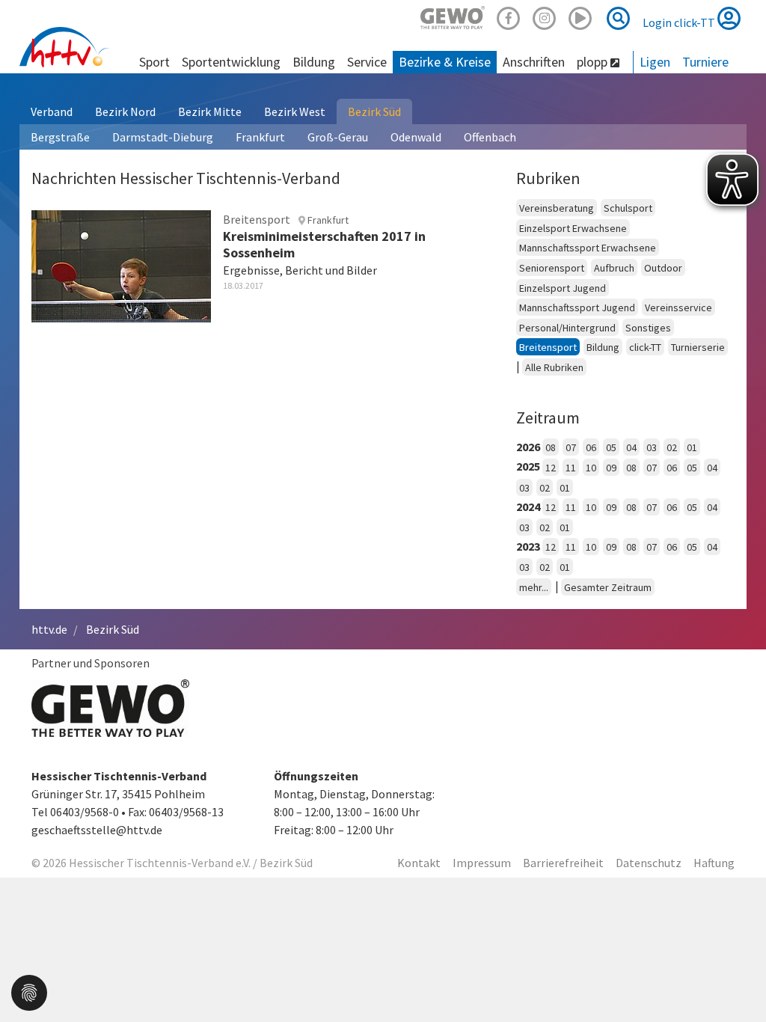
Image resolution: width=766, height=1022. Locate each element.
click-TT (645, 347)
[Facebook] (509, 16)
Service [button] (367, 61)
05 (611, 447)
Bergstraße (60, 136)
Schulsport (628, 208)
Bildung (602, 347)
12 (550, 467)
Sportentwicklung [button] (231, 61)
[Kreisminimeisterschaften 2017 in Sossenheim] (121, 264)
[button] (29, 991)
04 (631, 447)
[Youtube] (580, 16)
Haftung (714, 862)
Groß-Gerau (337, 136)
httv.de (49, 629)
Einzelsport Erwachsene (573, 228)
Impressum (482, 862)
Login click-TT (680, 22)
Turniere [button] (705, 61)
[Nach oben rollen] (736, 980)
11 (571, 467)
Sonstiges (648, 327)
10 (591, 467)
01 (692, 447)
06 (591, 447)
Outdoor (663, 268)
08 (550, 447)
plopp (593, 61)
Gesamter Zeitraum (608, 587)
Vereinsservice (678, 307)
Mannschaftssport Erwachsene (587, 247)
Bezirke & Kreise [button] (445, 61)
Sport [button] (154, 61)
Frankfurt (260, 136)
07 (571, 447)
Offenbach (490, 136)
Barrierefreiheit (563, 862)
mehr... (533, 587)
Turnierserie (698, 347)
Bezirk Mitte (210, 111)
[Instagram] (545, 16)
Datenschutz (648, 862)
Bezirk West (294, 111)
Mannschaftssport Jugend (577, 307)
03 (651, 447)
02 (672, 447)
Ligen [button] (655, 61)
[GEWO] (452, 16)
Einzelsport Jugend (562, 288)
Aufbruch (614, 268)
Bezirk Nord (125, 111)
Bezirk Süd (374, 111)
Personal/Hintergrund (567, 327)
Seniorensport (551, 268)
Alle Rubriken (554, 367)
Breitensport (548, 347)
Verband (52, 111)
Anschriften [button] (534, 61)
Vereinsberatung (556, 208)
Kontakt (419, 862)
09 (611, 467)
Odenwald (415, 136)
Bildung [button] (313, 61)
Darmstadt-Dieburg (162, 136)
